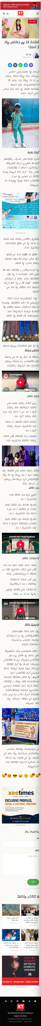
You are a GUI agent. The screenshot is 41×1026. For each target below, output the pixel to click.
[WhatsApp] (20, 65)
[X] (10, 65)
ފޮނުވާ (33, 882)
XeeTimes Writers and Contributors (20, 1013)
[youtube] (23, 1001)
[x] (29, 1001)
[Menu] (37, 13)
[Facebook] (15, 65)
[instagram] (12, 1001)
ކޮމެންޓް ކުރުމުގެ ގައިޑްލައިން (32, 889)
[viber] (17, 1001)
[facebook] (6, 1001)
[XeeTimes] (20, 13)
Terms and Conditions (15, 1022)
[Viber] (31, 65)
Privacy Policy (28, 1022)
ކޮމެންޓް (37, 851)
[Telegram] (26, 65)
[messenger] (35, 1001)
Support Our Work (20, 1016)
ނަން (38, 838)
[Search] (4, 13)
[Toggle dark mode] (7, 14)
